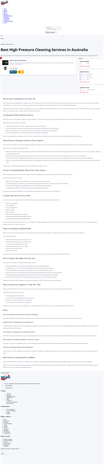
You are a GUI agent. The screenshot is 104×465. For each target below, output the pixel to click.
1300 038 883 (8, 385)
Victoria (5, 442)
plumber (6, 426)
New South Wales (8, 440)
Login (5, 22)
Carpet (5, 425)
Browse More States (84, 92)
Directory (6, 11)
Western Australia (8, 439)
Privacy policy (10, 403)
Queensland (6, 444)
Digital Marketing (8, 15)
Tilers (5, 419)
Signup (8, 413)
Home (5, 9)
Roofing (6, 422)
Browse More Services (85, 82)
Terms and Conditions (12, 402)
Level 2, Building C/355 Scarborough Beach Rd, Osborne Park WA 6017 (23, 383)
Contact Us (6, 20)
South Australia (7, 443)
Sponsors (6, 14)
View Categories (11, 409)
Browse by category (50, 32)
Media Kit (6, 17)
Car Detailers (7, 432)
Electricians (6, 421)
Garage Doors (7, 433)
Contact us (9, 400)
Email (14, 72)
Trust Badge (7, 18)
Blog (5, 13)
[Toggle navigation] (1, 6)
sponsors (9, 395)
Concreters (6, 429)
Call (22, 72)
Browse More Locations (85, 66)
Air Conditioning (8, 423)
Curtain (5, 427)
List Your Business (8, 21)
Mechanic (6, 430)
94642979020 (7, 454)
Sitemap (2, 451)
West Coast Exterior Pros (18, 60)
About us (9, 393)
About (5, 10)
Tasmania (6, 446)
